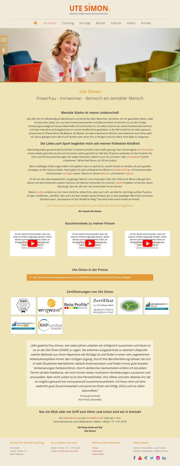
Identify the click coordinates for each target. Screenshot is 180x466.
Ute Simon (49, 23)
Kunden (40, 192)
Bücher (100, 23)
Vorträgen (67, 173)
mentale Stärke (145, 149)
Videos (131, 23)
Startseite (33, 23)
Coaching (68, 23)
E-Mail (117, 417)
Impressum (97, 451)
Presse (95, 448)
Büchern (105, 173)
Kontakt (146, 23)
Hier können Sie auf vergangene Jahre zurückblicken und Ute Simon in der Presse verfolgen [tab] (82, 277)
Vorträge (84, 23)
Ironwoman (134, 156)
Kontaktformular (95, 417)
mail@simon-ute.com (68, 451)
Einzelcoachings (122, 169)
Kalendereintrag (72, 417)
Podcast (116, 23)
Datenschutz (98, 454)
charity (118, 182)
